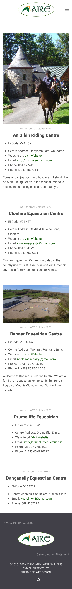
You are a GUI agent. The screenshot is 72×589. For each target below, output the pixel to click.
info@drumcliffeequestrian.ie (43, 442)
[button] (67, 9)
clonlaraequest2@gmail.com (36, 243)
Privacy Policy (12, 523)
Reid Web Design (40, 572)
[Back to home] (36, 9)
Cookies (28, 523)
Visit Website (33, 155)
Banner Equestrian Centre (36, 334)
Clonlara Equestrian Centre (36, 213)
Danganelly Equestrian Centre (36, 478)
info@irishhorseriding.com (34, 160)
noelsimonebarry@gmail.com (36, 359)
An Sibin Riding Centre (36, 135)
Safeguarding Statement (53, 554)
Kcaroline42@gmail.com (36, 498)
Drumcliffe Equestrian (36, 417)
